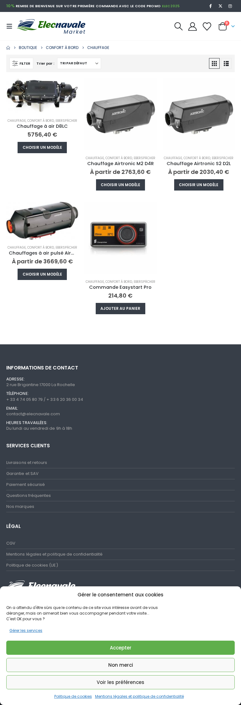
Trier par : (45, 63)
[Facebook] (210, 6)
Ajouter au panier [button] (120, 308)
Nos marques (20, 506)
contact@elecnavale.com (33, 414)
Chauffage (17, 120)
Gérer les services (25, 630)
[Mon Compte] (192, 26)
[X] (221, 6)
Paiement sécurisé (25, 484)
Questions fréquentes (28, 495)
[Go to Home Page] (8, 47)
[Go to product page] (42, 95)
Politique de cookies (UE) (32, 565)
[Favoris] (207, 26)
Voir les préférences (120, 682)
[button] (11, 26)
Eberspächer (66, 120)
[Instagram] (230, 6)
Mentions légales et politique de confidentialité (139, 696)
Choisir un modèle (42, 147)
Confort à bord (40, 120)
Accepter (120, 647)
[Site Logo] (47, 26)
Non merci (120, 665)
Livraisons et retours (26, 463)
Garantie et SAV (22, 473)
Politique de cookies (73, 696)
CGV (10, 543)
